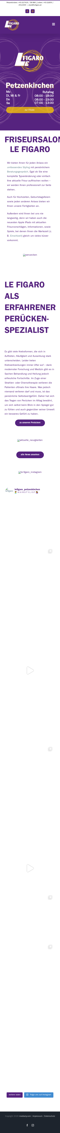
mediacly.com (25, 1116)
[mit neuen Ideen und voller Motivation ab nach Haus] (30, 720)
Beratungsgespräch (17, 172)
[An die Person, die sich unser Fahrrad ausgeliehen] (30, 1017)
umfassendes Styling (18, 167)
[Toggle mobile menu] (53, 24)
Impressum (37, 1116)
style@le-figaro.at (35, 5)
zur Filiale (30, 110)
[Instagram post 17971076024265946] (30, 670)
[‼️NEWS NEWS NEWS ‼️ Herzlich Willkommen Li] (30, 868)
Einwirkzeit (16, 236)
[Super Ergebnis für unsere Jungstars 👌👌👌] (30, 918)
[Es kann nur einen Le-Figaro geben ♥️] (30, 1066)
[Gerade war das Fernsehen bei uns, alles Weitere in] (30, 967)
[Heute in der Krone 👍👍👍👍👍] (30, 819)
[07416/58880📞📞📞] (30, 522)
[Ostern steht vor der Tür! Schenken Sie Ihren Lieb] (30, 621)
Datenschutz (49, 1116)
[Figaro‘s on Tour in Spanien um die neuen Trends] (30, 769)
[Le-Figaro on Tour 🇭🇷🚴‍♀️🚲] (30, 572)
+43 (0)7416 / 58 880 (27, 3)
